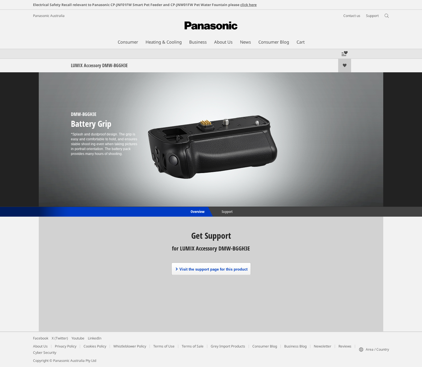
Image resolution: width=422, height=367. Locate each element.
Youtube (77, 338)
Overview (197, 211)
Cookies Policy (95, 346)
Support (227, 211)
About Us (40, 346)
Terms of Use (164, 346)
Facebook (40, 338)
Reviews (344, 346)
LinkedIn (94, 338)
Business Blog (295, 346)
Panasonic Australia (49, 15)
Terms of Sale (193, 346)
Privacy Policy (65, 346)
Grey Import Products (228, 346)
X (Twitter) (60, 338)
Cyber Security (44, 352)
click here (248, 4)
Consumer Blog (264, 346)
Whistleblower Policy (129, 346)
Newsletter (322, 346)
